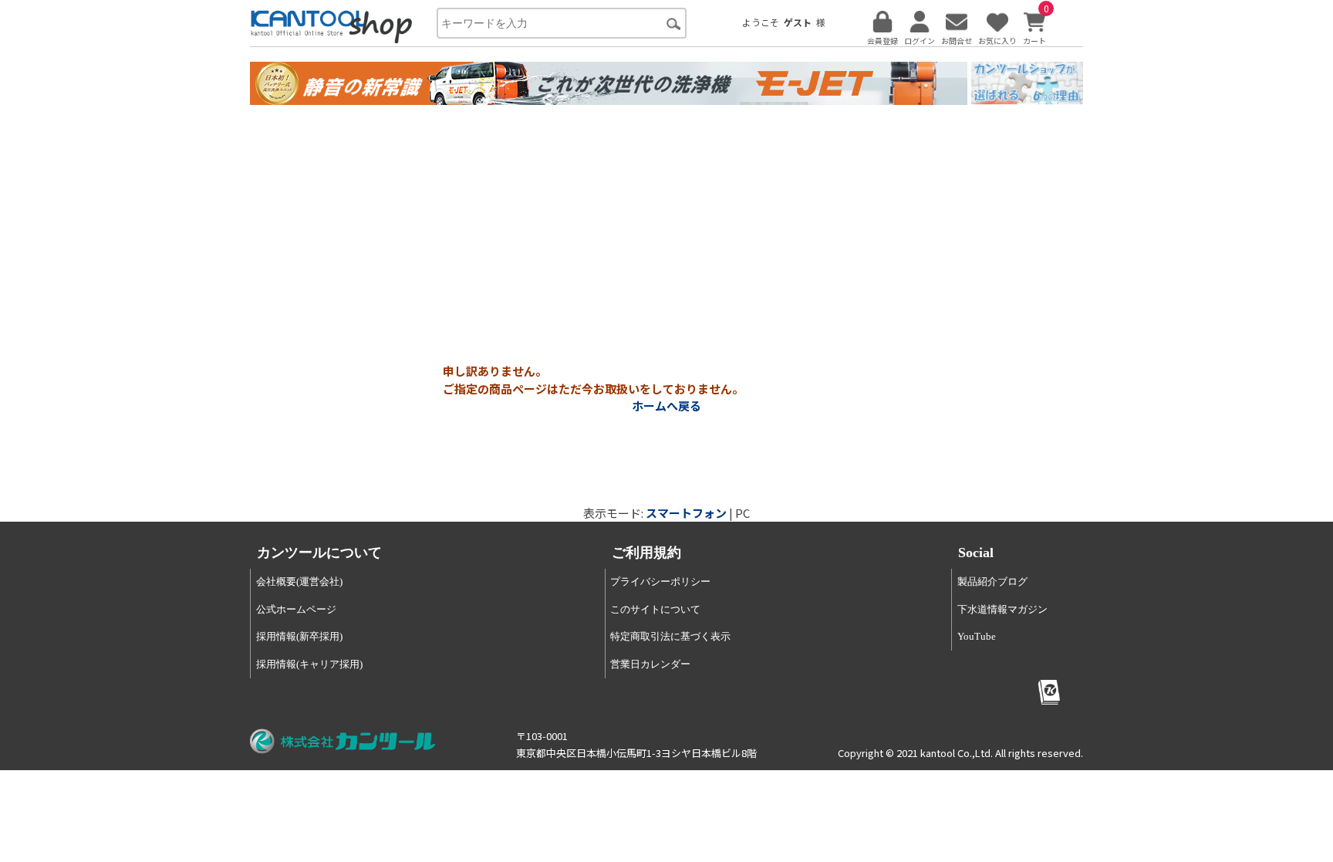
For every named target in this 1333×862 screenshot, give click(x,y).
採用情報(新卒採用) (299, 636)
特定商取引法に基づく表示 (670, 636)
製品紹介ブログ (992, 581)
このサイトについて (655, 609)
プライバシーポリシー (660, 581)
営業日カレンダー (650, 664)
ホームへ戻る (666, 405)
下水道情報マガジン (1002, 609)
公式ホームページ (296, 609)
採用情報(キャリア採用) (309, 664)
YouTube (976, 636)
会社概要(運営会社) (299, 581)
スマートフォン (686, 513)
